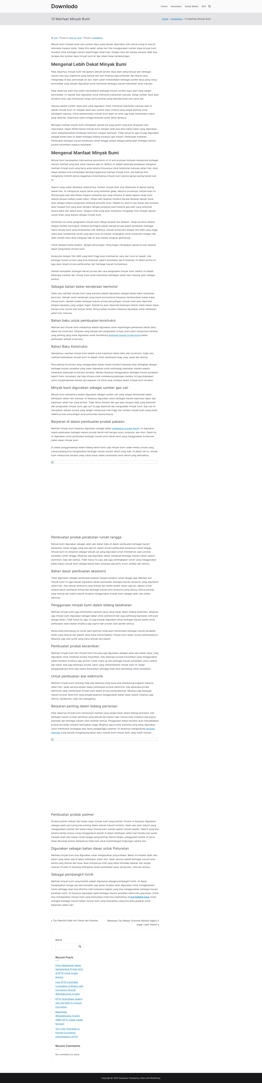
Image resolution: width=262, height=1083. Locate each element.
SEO (204, 6)
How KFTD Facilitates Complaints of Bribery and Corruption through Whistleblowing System (69, 988)
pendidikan (98, 38)
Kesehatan (176, 6)
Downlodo (64, 6)
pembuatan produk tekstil (125, 428)
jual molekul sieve (139, 897)
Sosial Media (191, 6)
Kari (56, 38)
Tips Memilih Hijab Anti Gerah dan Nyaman (75, 920)
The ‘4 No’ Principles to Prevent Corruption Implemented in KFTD (67, 1032)
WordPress (155, 1078)
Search (58, 940)
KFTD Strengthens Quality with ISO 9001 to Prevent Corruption (69, 1003)
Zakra (143, 1078)
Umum (164, 6)
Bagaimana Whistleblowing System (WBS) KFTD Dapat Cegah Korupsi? (69, 1017)
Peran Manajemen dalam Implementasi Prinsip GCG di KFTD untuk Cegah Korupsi (69, 971)
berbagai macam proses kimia (125, 335)
